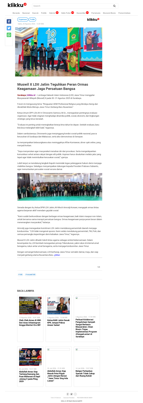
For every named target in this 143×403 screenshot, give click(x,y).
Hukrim (52, 13)
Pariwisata (95, 13)
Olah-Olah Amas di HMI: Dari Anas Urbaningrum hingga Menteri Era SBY (30, 323)
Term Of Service (56, 398)
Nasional (26, 13)
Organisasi (23, 19)
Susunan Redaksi (68, 398)
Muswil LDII (31, 274)
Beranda (16, 13)
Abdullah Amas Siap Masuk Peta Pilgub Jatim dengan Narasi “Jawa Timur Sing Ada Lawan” (57, 376)
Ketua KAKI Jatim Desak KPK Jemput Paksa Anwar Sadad (58, 323)
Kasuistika (81, 13)
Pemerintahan (124, 13)
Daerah (35, 13)
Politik (43, 13)
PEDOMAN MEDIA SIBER (84, 398)
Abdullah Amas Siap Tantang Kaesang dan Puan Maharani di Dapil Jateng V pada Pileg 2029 (29, 376)
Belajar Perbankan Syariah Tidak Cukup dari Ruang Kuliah (85, 373)
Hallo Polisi (66, 13)
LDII (21, 274)
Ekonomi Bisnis (109, 13)
